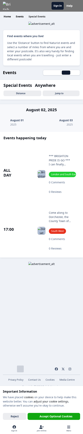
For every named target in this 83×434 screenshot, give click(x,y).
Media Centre (67, 379)
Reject (15, 416)
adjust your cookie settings (51, 401)
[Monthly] (48, 73)
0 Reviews (55, 192)
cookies (29, 397)
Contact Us (34, 379)
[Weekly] (57, 73)
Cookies (50, 379)
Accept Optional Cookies (56, 416)
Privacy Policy (15, 379)
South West (57, 231)
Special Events (18, 85)
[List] (75, 73)
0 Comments (57, 182)
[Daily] (66, 73)
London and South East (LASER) (63, 174)
